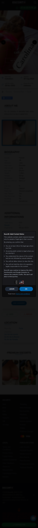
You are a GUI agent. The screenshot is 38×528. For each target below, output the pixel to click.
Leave (11, 289)
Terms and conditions (23, 294)
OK (26, 289)
